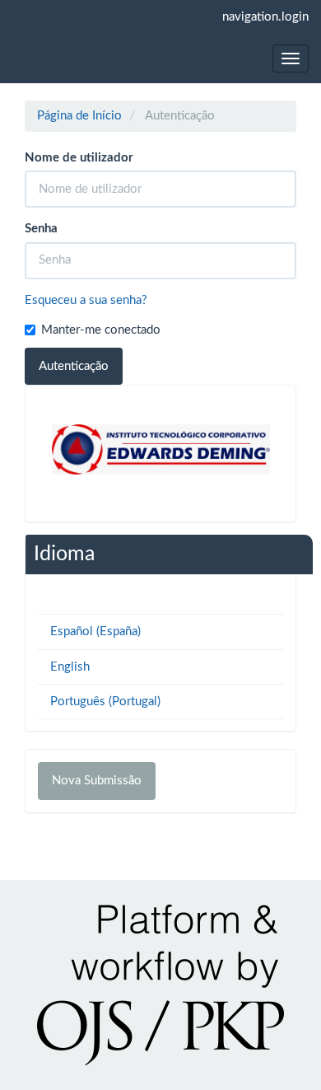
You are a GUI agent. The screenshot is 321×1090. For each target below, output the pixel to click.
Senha (41, 228)
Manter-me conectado (100, 330)
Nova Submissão (97, 780)
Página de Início (79, 116)
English (70, 667)
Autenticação (74, 366)
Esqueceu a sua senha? (86, 300)
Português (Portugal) (105, 701)
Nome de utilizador (79, 158)
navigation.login (265, 17)
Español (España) (95, 631)
